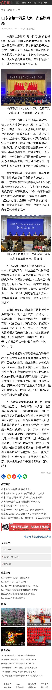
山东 (35, 3)
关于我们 (7, 684)
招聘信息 (32, 687)
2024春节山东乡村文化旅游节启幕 (39, 625)
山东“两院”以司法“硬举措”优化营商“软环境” (22, 497)
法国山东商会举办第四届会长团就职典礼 (20, 501)
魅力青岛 (7, 550)
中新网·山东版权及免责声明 (37, 536)
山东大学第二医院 (10, 557)
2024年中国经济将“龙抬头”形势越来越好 (18, 656)
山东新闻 (10, 10)
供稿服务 (7, 687)
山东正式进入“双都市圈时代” (15, 505)
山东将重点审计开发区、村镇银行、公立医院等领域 (25, 518)
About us (19, 684)
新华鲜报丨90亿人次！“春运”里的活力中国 (19, 660)
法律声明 (20, 687)
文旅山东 (7, 564)
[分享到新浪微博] (14, 476)
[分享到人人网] (19, 476)
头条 (29, 3)
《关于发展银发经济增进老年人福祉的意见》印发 (21, 676)
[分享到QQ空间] (9, 476)
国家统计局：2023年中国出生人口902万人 (18, 664)
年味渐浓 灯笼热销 (38, 644)
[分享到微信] (25, 476)
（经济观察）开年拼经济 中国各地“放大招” (19, 672)
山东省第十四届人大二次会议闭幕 (15, 578)
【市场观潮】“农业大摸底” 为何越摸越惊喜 (19, 668)
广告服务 (44, 684)
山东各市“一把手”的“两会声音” (16, 489)
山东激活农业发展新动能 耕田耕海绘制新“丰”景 (23, 513)
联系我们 (32, 684)
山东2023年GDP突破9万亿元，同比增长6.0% (22, 509)
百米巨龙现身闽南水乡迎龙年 (13, 644)
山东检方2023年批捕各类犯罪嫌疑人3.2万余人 (23, 493)
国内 (40, 3)
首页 (24, 3)
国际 (45, 3)
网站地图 (44, 687)
